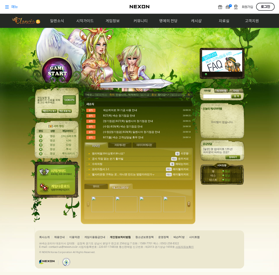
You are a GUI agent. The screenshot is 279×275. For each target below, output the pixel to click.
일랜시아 (26, 21)
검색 (236, 96)
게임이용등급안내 (94, 237)
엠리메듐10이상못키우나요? (108, 153)
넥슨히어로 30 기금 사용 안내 (120, 110)
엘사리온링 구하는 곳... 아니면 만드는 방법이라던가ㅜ (123, 174)
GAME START (57, 72)
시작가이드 (85, 21)
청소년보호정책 (144, 237)
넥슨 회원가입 (65, 111)
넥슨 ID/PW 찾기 (49, 111)
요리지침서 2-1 (100, 169)
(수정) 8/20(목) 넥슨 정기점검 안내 (123, 126)
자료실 (224, 21)
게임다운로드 (57, 189)
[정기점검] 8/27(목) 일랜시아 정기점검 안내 (128, 121)
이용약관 (74, 237)
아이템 (207, 90)
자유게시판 (120, 145)
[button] (188, 204)
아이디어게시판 (145, 145)
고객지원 (252, 21)
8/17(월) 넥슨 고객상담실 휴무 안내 (123, 137)
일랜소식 (57, 21)
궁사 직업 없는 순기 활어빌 (107, 158)
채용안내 (59, 237)
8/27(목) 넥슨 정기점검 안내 (119, 115)
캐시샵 (196, 21)
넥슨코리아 (46, 262)
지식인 (96, 145)
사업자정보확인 (184, 247)
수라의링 (97, 163)
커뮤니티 (141, 21)
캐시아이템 (221, 90)
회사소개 (44, 237)
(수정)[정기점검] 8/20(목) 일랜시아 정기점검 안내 (131, 131)
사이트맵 (194, 237)
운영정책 (163, 237)
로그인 (69, 100)
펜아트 (96, 186)
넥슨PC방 (179, 237)
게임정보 (113, 21)
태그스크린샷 (121, 186)
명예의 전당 (168, 21)
